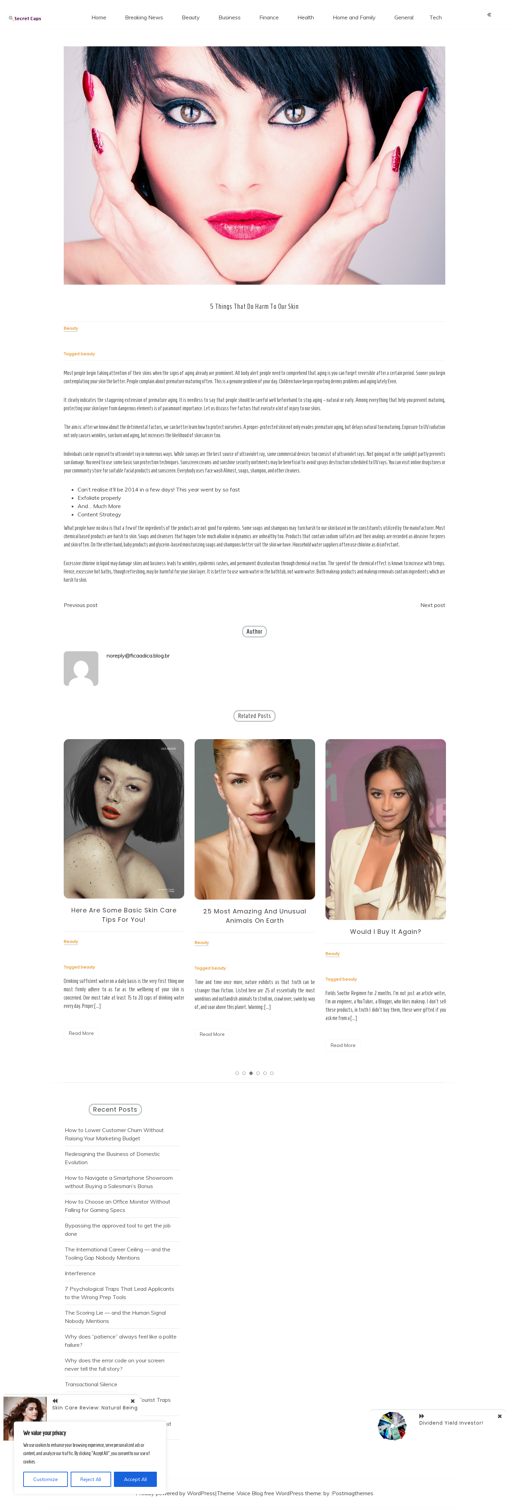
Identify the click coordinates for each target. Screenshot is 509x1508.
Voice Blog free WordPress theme (279, 1493)
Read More (81, 1034)
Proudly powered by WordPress (175, 1493)
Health (305, 17)
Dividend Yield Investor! (451, 1422)
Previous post (81, 604)
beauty (88, 353)
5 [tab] (265, 1073)
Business (229, 17)
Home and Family (354, 17)
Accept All (135, 1479)
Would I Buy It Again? (255, 931)
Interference (80, 1273)
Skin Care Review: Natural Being (95, 1407)
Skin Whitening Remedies (385, 841)
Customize (45, 1479)
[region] (90, 1458)
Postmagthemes (352, 1493)
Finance (269, 17)
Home (98, 17)
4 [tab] (258, 1073)
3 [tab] (251, 1073)
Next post (432, 604)
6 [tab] (272, 1073)
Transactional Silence (91, 1384)
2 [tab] (244, 1073)
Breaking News (144, 17)
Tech (435, 17)
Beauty (191, 17)
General (403, 17)
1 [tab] (237, 1073)
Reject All (90, 1479)
